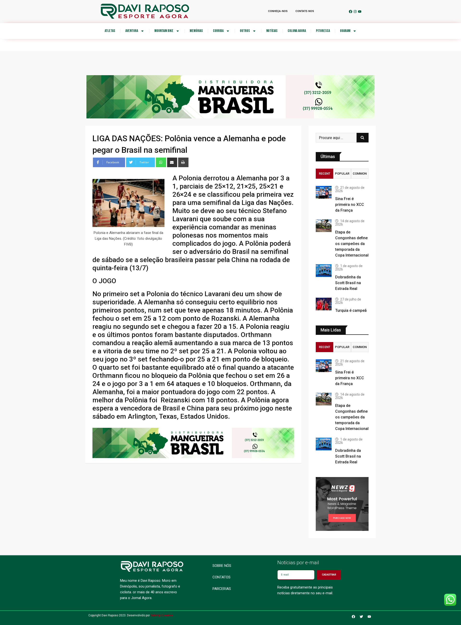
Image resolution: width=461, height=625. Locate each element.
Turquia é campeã (351, 310)
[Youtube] (359, 11)
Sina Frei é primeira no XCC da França (349, 204)
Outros (245, 31)
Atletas (110, 31)
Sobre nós (221, 566)
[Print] (183, 162)
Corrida (218, 31)
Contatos (221, 577)
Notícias (272, 31)
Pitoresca (323, 31)
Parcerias (221, 589)
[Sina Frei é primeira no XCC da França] (324, 192)
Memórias (196, 31)
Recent (324, 173)
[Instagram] (355, 11)
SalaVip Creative (162, 615)
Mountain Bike (163, 31)
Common (360, 173)
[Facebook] (350, 11)
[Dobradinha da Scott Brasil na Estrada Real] (324, 270)
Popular (342, 173)
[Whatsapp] (161, 162)
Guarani (345, 31)
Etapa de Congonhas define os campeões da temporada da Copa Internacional (352, 243)
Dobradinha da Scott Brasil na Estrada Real (348, 283)
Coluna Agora (297, 31)
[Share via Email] (172, 162)
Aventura (131, 31)
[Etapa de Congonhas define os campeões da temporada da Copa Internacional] (324, 225)
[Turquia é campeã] (324, 304)
